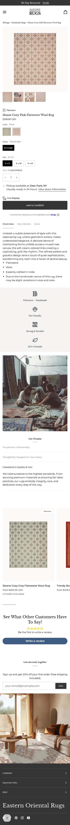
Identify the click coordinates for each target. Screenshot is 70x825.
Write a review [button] (35, 643)
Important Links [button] (10, 783)
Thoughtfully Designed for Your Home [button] (22, 478)
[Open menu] (7, 11)
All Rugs (6, 22)
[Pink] (16, 132)
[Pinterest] (16, 817)
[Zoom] (9, 84)
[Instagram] (22, 817)
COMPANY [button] (7, 773)
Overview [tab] (8, 223)
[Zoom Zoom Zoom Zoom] (35, 58)
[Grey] (7, 132)
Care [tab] (37, 223)
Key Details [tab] (24, 223)
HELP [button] (5, 792)
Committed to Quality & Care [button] (17, 488)
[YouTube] (28, 817)
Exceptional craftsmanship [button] (16, 446)
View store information (52, 188)
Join (61, 686)
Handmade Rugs (19, 22)
